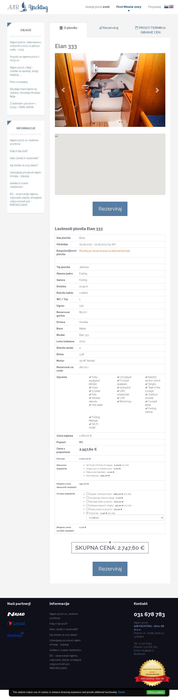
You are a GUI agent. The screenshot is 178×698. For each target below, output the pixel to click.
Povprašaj (154, 7)
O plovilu (70, 28)
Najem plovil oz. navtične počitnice (64, 616)
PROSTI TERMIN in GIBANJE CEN (152, 30)
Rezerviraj (110, 28)
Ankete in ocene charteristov (65, 650)
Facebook (139, 654)
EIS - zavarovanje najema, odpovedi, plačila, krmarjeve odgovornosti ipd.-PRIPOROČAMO (65, 662)
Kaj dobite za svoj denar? (64, 634)
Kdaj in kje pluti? (59, 623)
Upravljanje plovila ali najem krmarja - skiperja (65, 642)
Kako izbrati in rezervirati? (64, 629)
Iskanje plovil (98, 7)
